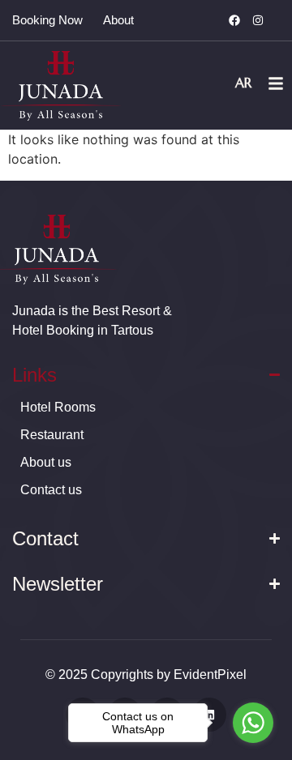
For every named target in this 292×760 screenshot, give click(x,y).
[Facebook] (234, 20)
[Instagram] (258, 20)
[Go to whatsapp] (253, 722)
